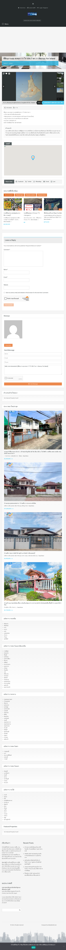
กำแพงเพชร (7, 701)
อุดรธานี (6, 685)
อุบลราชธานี (7, 687)
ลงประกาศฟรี (32, 8)
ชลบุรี (5, 775)
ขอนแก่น (6, 653)
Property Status (42, 195)
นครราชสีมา (7, 658)
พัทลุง (5, 808)
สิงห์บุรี (5, 729)
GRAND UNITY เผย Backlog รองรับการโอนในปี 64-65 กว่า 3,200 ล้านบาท (33, 855)
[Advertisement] (33, 40)
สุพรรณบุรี (6, 731)
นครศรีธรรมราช (8, 800)
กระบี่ (5, 795)
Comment (7, 249)
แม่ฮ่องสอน (7, 633)
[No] (64, 946)
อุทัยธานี (6, 739)
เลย (5, 672)
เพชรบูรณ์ (6, 718)
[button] (35, 160)
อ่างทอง (6, 737)
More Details (7, 221)
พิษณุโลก (6, 716)
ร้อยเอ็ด (6, 670)
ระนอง (5, 813)
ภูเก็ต (5, 810)
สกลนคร (6, 675)
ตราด (5, 777)
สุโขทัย (6, 733)
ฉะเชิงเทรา (6, 773)
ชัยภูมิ (5, 655)
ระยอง (5, 780)
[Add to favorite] (6, 74)
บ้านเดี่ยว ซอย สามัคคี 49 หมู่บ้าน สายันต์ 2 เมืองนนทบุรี (19, 553)
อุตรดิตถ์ (6, 639)
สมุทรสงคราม (7, 724)
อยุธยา (5, 735)
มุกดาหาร (6, 666)
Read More (25, 456)
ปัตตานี (5, 804)
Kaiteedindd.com (52, 925)
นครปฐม (6, 707)
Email (47, 181)
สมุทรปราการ (7, 722)
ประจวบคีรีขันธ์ (8, 755)
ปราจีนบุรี (6, 778)
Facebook (20, 181)
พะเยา (5, 629)
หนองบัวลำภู (7, 681)
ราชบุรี (5, 759)
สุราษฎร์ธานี (7, 819)
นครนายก (6, 705)
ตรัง (5, 798)
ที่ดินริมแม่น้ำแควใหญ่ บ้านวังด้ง (53, 213)
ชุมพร (5, 796)
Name (6, 269)
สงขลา (11, 63)
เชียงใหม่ (6, 625)
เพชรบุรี (6, 757)
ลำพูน (5, 637)
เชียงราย (6, 623)
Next (54, 86)
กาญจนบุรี (6, 751)
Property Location (30, 195)
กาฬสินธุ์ (6, 651)
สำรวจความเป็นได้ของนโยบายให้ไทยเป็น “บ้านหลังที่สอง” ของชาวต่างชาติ (33, 849)
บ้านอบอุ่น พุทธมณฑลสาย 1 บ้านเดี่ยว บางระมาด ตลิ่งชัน (20, 503)
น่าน (5, 627)
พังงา (5, 806)
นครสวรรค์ (6, 709)
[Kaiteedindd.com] (32, 14)
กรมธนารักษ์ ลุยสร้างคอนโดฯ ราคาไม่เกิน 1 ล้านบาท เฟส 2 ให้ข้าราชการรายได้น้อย (34, 868)
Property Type (19, 195)
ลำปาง (5, 635)
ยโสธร (5, 668)
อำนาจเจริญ (7, 683)
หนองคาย (6, 679)
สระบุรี (5, 727)
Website (6, 285)
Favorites (22, 8)
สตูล (5, 817)
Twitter (29, 181)
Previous (3, 86)
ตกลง (33, 947)
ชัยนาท (6, 703)
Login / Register (43, 8)
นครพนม (6, 656)
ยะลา (5, 812)
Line (54, 181)
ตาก (5, 753)
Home (5, 63)
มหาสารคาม (7, 664)
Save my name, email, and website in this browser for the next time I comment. (27, 292)
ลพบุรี (5, 720)
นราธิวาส (6, 802)
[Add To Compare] (3, 73)
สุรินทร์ (5, 677)
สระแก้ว (6, 782)
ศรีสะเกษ (6, 674)
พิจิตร (5, 714)
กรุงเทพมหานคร (8, 699)
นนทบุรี (6, 710)
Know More (8, 345)
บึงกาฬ (5, 660)
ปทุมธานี (6, 712)
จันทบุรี (6, 771)
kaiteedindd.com (6, 854)
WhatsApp (38, 181)
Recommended (9, 195)
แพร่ (5, 631)
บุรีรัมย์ (5, 662)
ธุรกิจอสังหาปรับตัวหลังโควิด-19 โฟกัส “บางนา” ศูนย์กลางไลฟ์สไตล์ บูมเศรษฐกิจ (33, 862)
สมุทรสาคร (7, 726)
